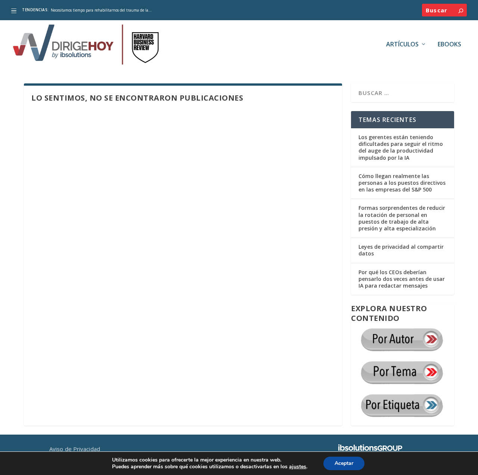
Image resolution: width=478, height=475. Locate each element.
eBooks (449, 44)
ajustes (297, 466)
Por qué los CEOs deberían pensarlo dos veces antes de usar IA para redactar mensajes (401, 279)
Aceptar (344, 463)
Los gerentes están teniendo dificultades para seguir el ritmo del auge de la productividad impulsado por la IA (400, 147)
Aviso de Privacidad (74, 449)
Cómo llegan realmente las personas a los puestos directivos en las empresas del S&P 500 (402, 182)
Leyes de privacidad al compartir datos (401, 250)
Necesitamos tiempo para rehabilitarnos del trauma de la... (101, 10)
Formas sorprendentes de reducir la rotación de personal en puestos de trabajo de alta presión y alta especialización (401, 218)
